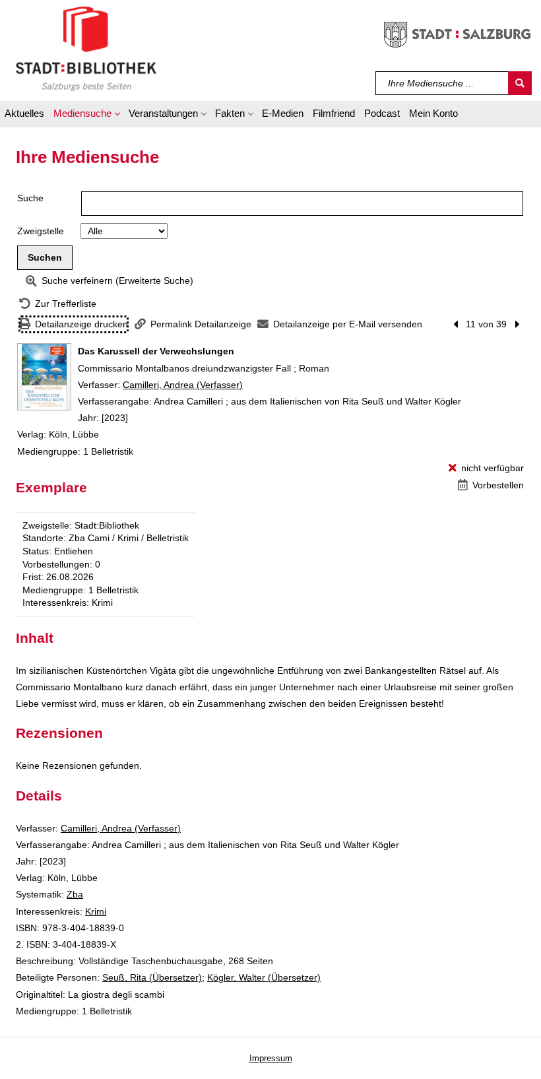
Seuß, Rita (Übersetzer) (152, 977)
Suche (30, 198)
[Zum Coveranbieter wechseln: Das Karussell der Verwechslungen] (44, 376)
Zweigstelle (40, 231)
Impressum (270, 1058)
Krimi (95, 911)
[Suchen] (520, 83)
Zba (75, 894)
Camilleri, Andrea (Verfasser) (183, 384)
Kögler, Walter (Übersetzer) (264, 977)
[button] (86, 115)
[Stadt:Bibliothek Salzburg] (86, 48)
